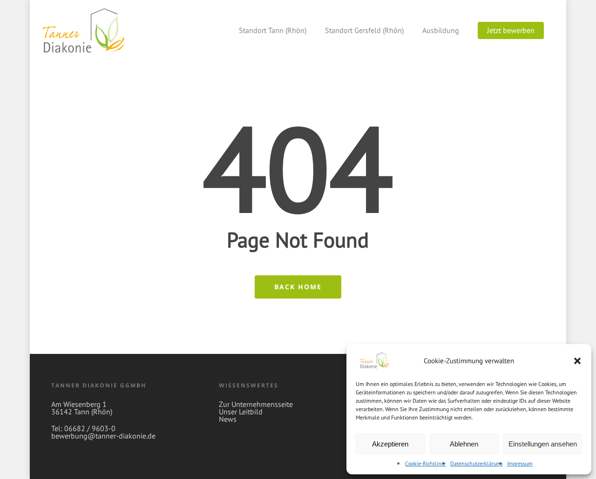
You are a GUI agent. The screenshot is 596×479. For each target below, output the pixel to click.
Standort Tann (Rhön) (272, 30)
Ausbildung (440, 30)
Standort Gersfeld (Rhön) (364, 30)
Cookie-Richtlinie (425, 463)
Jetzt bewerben (511, 30)
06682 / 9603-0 (89, 428)
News (228, 419)
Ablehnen (464, 444)
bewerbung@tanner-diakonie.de (103, 435)
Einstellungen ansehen (542, 444)
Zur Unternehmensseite (256, 404)
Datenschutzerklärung (476, 463)
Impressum (520, 463)
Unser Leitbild (241, 411)
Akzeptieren (390, 444)
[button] (577, 361)
